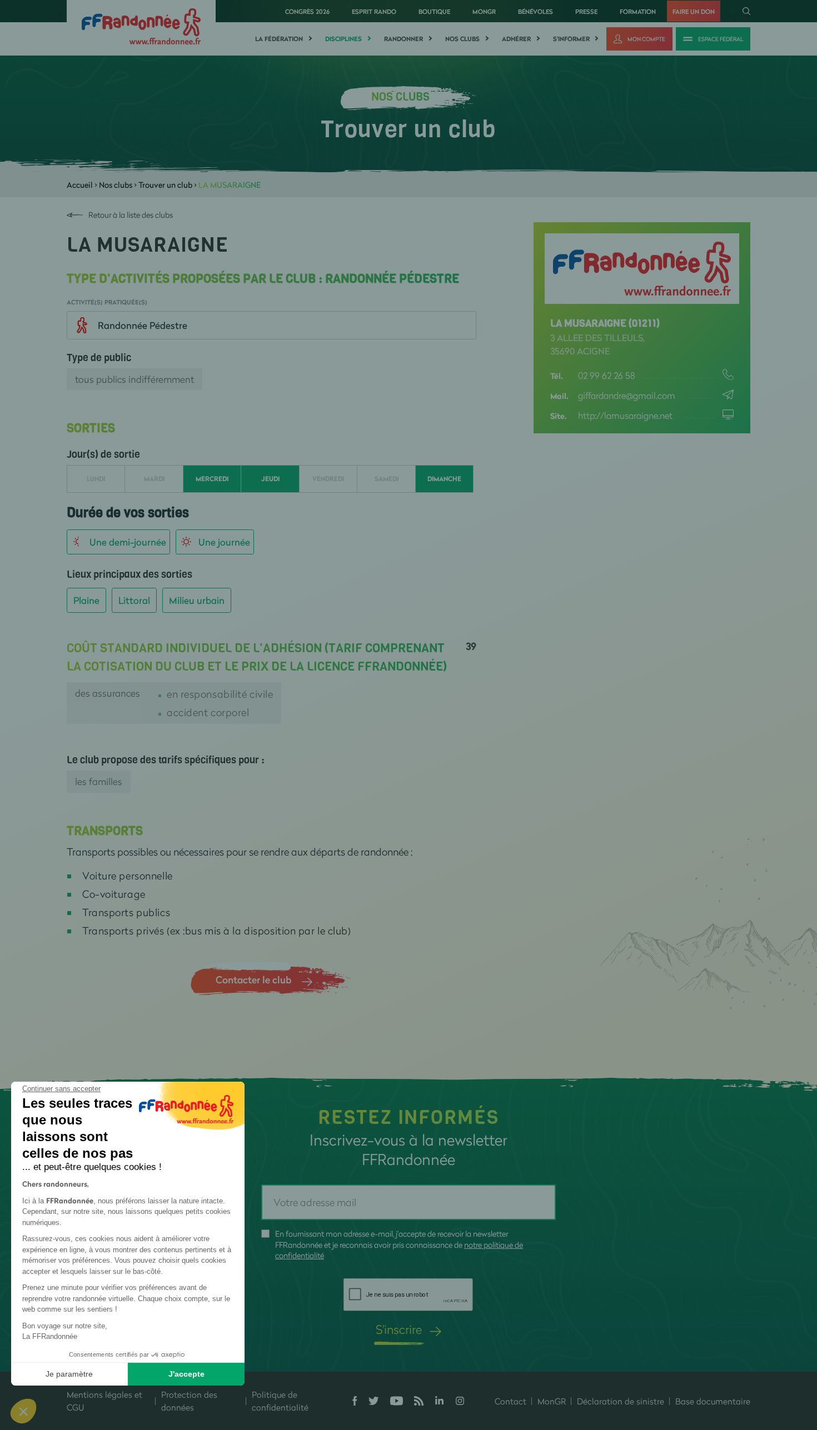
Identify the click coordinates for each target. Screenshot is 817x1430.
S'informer (571, 38)
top (619, 1355)
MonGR (484, 11)
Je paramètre (69, 1373)
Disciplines (343, 38)
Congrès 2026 (307, 11)
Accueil (80, 184)
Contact (510, 1401)
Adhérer (516, 38)
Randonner (403, 38)
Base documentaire (712, 1401)
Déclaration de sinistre (620, 1401)
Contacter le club (253, 979)
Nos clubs (462, 38)
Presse (586, 11)
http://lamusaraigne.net (625, 415)
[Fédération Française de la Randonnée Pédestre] (141, 25)
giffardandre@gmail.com (626, 395)
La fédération (279, 38)
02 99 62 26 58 (606, 375)
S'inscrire (399, 1329)
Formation (638, 11)
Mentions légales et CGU (104, 1401)
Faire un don (693, 11)
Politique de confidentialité (280, 1401)
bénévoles (535, 11)
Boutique (434, 11)
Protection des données (189, 1401)
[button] (23, 1411)
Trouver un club (165, 184)
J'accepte (186, 1373)
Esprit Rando (374, 11)
